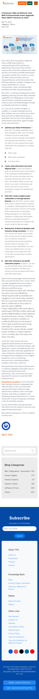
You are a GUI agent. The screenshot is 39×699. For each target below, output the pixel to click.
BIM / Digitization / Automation (19, 471)
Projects (11, 562)
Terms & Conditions (16, 637)
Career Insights (19, 475)
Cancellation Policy (16, 627)
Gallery (11, 604)
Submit (19, 536)
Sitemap (11, 623)
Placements (13, 558)
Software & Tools (19, 488)
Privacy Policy (14, 633)
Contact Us (13, 620)
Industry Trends (19, 484)
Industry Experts (19, 479)
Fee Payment (13, 616)
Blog (10, 580)
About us (12, 555)
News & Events (14, 601)
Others (19, 492)
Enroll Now (22, 3)
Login (30, 3)
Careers (11, 565)
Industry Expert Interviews (19, 583)
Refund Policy (14, 630)
